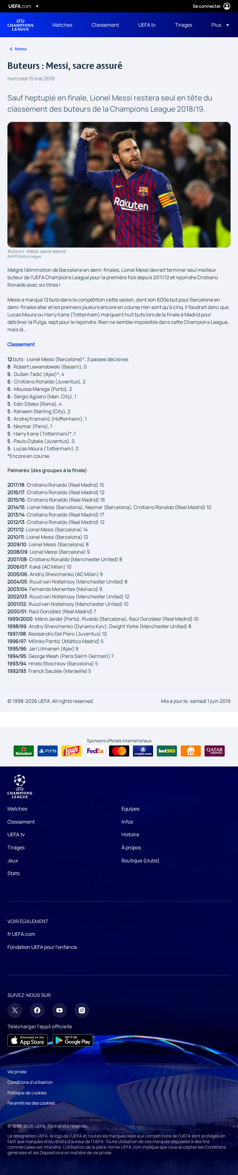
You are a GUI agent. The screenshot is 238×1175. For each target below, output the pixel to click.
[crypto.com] (143, 751)
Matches (17, 808)
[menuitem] (64, 25)
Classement (21, 821)
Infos (127, 821)
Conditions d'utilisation (30, 1082)
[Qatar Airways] (215, 751)
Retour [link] (21, 48)
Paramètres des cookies (31, 1103)
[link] (62, 25)
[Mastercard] (119, 751)
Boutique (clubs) (140, 860)
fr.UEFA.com (21, 934)
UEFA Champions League (20, 25)
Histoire (130, 834)
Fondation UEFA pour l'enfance (42, 947)
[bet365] (167, 751)
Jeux (12, 860)
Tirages (15, 847)
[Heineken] (24, 751)
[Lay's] (71, 751)
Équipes (130, 808)
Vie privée (16, 1071)
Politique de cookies (26, 1093)
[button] (218, 25)
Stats (13, 873)
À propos (131, 847)
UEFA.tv (16, 834)
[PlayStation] (47, 751)
